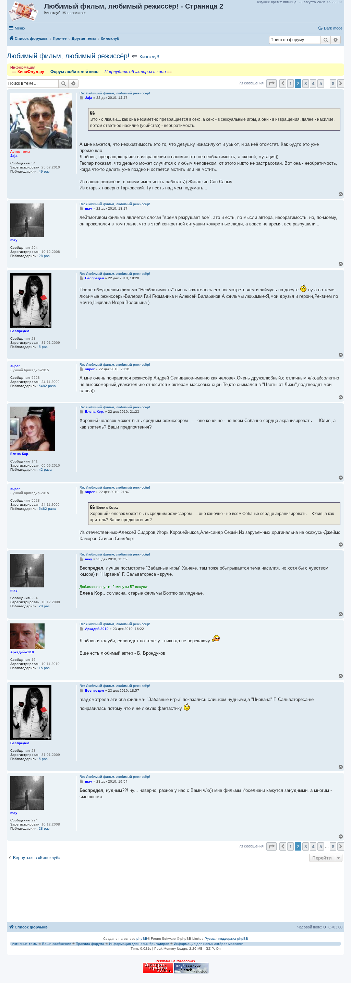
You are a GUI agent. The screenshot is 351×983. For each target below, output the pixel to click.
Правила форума (90, 944)
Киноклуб (149, 56)
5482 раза (47, 386)
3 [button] (305, 83)
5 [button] (320, 83)
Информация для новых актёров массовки (208, 944)
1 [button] (290, 83)
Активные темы (24, 944)
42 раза (45, 469)
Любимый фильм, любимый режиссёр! (68, 56)
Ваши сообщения (56, 944)
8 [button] (333, 83)
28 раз (44, 256)
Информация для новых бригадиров (139, 944)
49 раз (44, 171)
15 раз (44, 668)
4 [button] (313, 83)
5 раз (43, 347)
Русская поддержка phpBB (226, 938)
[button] (271, 83)
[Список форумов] (26, 11)
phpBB (141, 938)
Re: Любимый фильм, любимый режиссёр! (115, 93)
